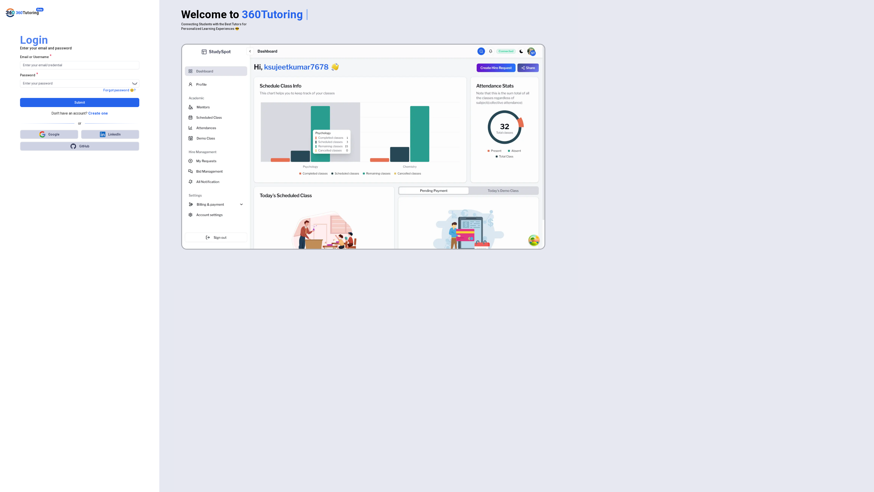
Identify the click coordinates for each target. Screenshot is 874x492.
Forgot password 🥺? (119, 90)
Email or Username (34, 57)
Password (27, 75)
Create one (98, 113)
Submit (79, 102)
